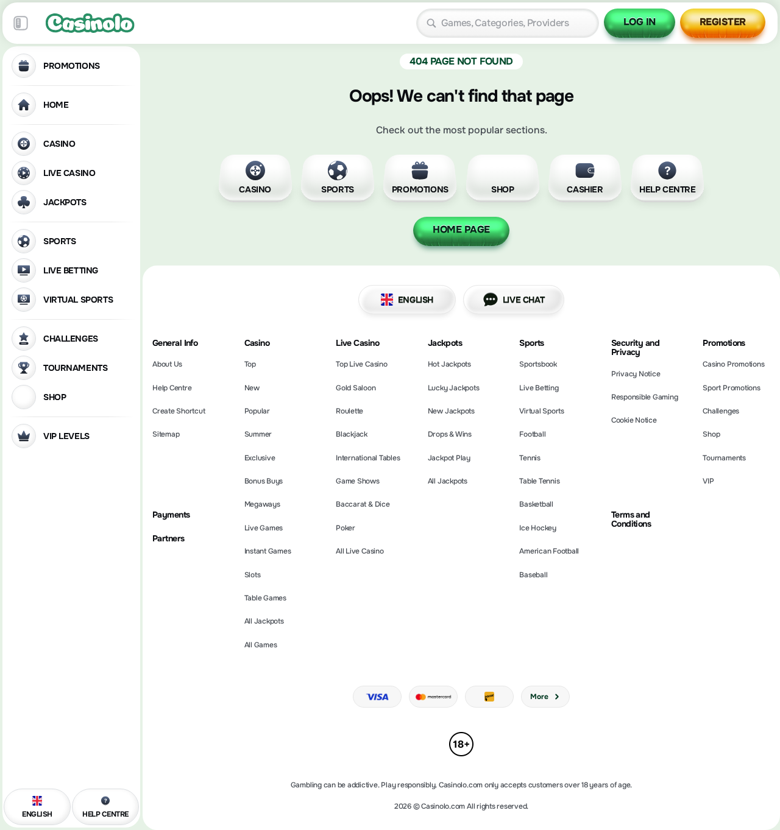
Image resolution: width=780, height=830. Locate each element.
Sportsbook (538, 364)
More (539, 697)
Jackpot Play (449, 458)
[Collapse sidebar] (20, 23)
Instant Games (267, 551)
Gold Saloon (355, 388)
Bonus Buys (263, 481)
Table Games (265, 598)
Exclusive (259, 458)
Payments (171, 514)
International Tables (368, 458)
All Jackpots (264, 621)
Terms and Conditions (631, 519)
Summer (258, 434)
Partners (168, 538)
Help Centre (171, 388)
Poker (345, 528)
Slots (252, 575)
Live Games (263, 528)
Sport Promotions (731, 388)
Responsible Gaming (644, 397)
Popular (257, 411)
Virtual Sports (541, 411)
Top (250, 364)
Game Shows (358, 481)
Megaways (262, 504)
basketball (536, 504)
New (252, 388)
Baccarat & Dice (362, 504)
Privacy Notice (636, 374)
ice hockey (537, 528)
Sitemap (165, 434)
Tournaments (724, 458)
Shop (711, 434)
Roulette (349, 411)
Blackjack (351, 434)
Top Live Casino (361, 364)
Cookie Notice (634, 420)
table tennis (539, 481)
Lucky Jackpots (454, 388)
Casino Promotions (733, 364)
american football (549, 551)
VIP (708, 481)
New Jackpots (451, 411)
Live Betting (538, 388)
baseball (533, 575)
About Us (167, 364)
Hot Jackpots (449, 364)
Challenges (721, 411)
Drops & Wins (450, 434)
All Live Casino (359, 551)
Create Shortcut (178, 411)
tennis (530, 458)
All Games (260, 645)
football (532, 434)
